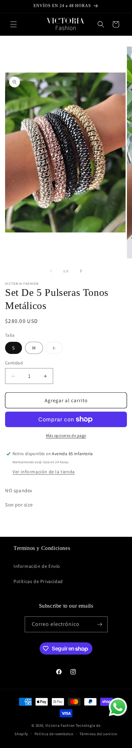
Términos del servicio (98, 733)
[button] (13, 24)
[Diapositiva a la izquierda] (51, 271)
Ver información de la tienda (44, 472)
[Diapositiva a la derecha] (80, 271)
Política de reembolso (54, 733)
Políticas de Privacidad (38, 581)
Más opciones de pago (66, 435)
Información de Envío (37, 566)
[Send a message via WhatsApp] (118, 707)
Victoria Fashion (60, 725)
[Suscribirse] (99, 624)
